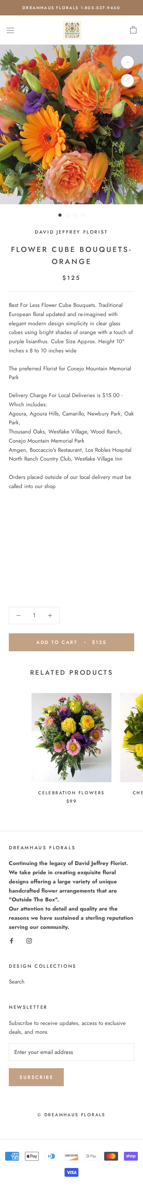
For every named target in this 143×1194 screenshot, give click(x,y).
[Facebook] (11, 940)
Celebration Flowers (71, 793)
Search (17, 982)
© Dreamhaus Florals (71, 1114)
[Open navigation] (10, 30)
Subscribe (36, 1077)
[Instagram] (29, 940)
